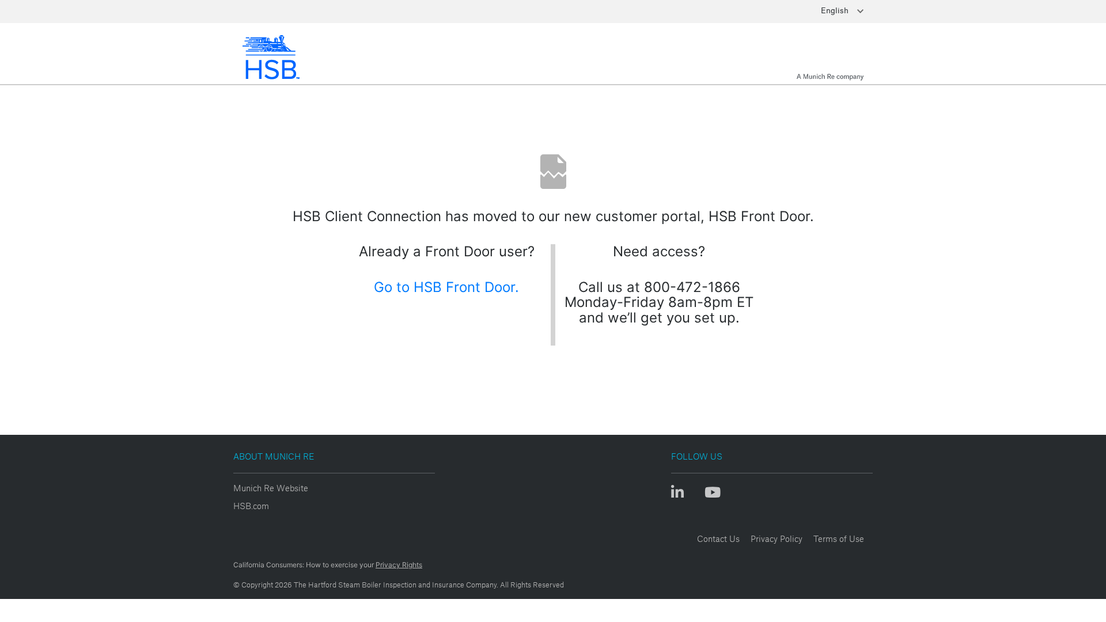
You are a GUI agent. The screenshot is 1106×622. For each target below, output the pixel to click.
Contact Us (718, 538)
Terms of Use (838, 538)
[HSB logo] (274, 57)
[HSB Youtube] (712, 495)
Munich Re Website (270, 488)
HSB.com (251, 505)
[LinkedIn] (682, 495)
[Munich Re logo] (830, 57)
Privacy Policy (776, 538)
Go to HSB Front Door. (446, 287)
